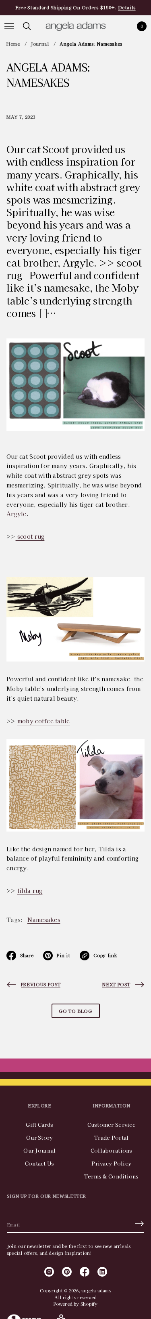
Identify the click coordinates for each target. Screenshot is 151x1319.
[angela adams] (76, 26)
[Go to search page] (27, 26)
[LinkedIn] (102, 1272)
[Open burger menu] (9, 26)
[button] (27, 26)
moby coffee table (43, 721)
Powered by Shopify (76, 1303)
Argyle (16, 514)
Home (13, 43)
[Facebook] (84, 1272)
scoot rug (30, 536)
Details (127, 7)
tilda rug (30, 890)
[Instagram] (49, 1272)
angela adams (96, 1290)
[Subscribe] (139, 1224)
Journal (40, 43)
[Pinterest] (67, 1272)
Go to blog (75, 1011)
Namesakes (43, 920)
